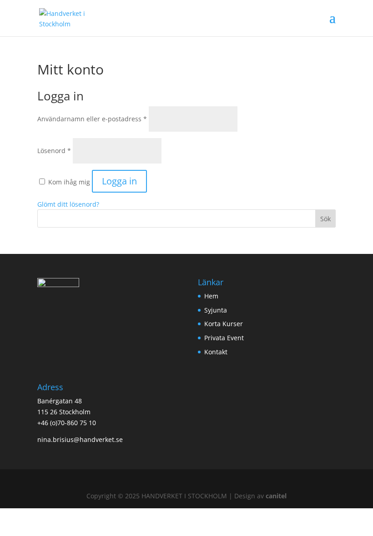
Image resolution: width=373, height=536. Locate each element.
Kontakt (215, 351)
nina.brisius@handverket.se (80, 439)
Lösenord (54, 150)
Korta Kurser (223, 323)
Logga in (119, 181)
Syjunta (215, 310)
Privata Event (224, 337)
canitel (276, 495)
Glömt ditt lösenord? (68, 204)
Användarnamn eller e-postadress (92, 118)
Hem (211, 296)
